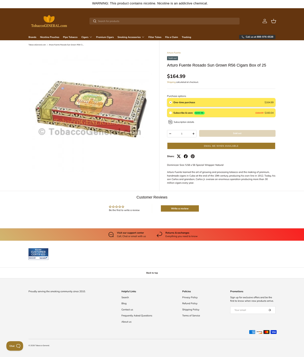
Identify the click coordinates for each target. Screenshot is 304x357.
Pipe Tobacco (70, 37)
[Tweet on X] (178, 156)
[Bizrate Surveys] (32, 258)
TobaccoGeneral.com (37, 45)
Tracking (186, 37)
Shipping (171, 82)
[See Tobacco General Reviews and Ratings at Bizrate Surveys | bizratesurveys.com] (38, 254)
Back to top (152, 273)
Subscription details (184, 122)
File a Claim (171, 37)
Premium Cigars (105, 37)
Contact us (127, 309)
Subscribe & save (188, 112)
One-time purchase (184, 102)
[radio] (170, 102)
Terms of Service (191, 315)
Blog (124, 303)
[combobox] (164, 21)
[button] (273, 21)
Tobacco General (42, 345)
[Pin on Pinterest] (192, 156)
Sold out (237, 133)
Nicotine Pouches (49, 37)
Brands (32, 37)
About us (126, 321)
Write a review (180, 208)
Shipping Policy (190, 309)
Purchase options (176, 96)
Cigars (84, 37)
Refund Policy (189, 303)
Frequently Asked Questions (136, 315)
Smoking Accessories (129, 37)
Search (125, 297)
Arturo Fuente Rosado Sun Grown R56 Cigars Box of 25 (66, 45)
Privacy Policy (190, 297)
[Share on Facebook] (185, 156)
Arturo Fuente (174, 52)
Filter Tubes (154, 37)
